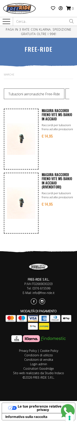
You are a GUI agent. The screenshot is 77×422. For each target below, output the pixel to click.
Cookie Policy (49, 351)
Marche (9, 74)
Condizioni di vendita (38, 360)
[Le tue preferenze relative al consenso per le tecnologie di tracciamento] (69, 418)
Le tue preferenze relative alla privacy (43, 408)
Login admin (38, 364)
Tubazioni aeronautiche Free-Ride (34, 94)
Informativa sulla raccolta (26, 417)
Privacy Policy (28, 351)
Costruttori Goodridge (38, 368)
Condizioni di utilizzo (38, 355)
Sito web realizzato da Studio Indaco (38, 373)
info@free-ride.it (44, 293)
